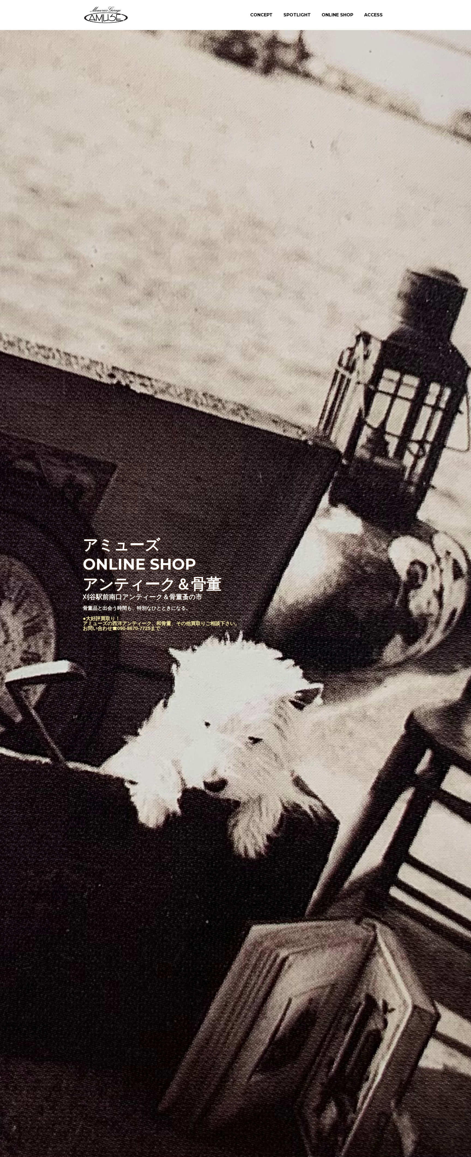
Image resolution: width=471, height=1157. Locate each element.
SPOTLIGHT (297, 14)
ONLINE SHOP (337, 14)
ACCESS (373, 14)
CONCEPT (261, 14)
